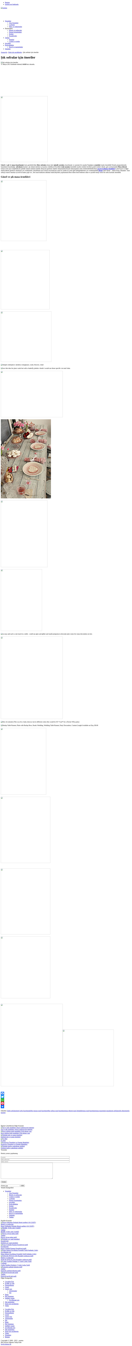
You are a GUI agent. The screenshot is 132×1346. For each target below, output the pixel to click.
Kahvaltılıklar (9, 45)
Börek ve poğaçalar (15, 30)
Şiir (10, 1293)
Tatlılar (7, 38)
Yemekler (8, 21)
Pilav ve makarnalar (15, 26)
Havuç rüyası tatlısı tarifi (9, 1237)
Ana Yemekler (13, 23)
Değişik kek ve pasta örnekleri (11, 1137)
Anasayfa (4, 52)
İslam (6, 1294)
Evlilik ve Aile (9, 1283)
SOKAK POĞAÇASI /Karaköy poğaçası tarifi (16, 1259)
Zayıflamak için (6, 1252)
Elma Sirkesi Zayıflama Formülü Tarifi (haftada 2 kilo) (18, 1254)
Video (7, 1306)
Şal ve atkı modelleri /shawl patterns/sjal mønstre (16, 1129)
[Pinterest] (66, 1103)
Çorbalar (12, 25)
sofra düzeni (122, 1111)
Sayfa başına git (6, 1344)
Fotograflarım (9, 1285)
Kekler (11, 34)
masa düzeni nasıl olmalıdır (73, 1111)
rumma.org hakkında (11, 4)
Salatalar (8, 49)
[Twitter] (66, 1096)
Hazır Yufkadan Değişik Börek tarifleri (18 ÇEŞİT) (17, 1226)
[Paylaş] (66, 1106)
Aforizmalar (13, 1291)
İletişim (7, 2)
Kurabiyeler (13, 36)
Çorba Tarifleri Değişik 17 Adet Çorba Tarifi (15, 1265)
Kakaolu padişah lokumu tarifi (11, 1271)
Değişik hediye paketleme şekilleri (12, 1148)
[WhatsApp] (66, 1100)
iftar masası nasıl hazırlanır (39, 1111)
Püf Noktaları (9, 1296)
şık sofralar (114, 1111)
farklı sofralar (11, 1111)
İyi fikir (3, 1141)
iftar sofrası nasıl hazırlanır (56, 1111)
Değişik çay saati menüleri (9, 1243)
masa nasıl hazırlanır (89, 1111)
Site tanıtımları (9, 1302)
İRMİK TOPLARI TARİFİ (10, 1232)
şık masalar (107, 1111)
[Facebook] (66, 1093)
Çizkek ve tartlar (14, 41)
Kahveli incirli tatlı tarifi (8, 1276)
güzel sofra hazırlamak (23, 1111)
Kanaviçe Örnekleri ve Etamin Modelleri (14, 1144)
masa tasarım (100, 1111)
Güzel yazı (8, 1289)
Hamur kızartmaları (15, 32)
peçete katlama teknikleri (106, 169)
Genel (7, 1287)
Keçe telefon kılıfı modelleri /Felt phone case (15, 1133)
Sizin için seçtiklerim (15, 52)
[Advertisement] (38, 13)
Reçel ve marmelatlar (16, 47)
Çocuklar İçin (9, 1281)
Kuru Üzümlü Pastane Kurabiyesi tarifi (13, 1248)
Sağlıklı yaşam (9, 1298)
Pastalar (11, 39)
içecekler (8, 43)
